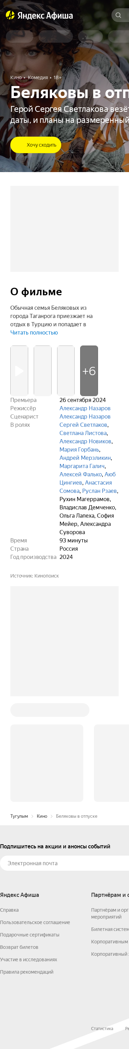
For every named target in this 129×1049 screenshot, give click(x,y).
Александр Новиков (85, 441)
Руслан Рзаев (99, 491)
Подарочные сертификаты (30, 934)
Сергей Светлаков (83, 425)
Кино (42, 816)
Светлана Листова (83, 433)
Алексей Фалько (81, 474)
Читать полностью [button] (34, 332)
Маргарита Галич (82, 466)
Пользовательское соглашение (35, 922)
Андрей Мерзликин (85, 458)
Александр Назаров (85, 408)
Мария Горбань (79, 449)
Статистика (102, 1028)
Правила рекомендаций (26, 972)
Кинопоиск (46, 576)
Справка (9, 910)
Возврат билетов (19, 947)
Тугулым (19, 816)
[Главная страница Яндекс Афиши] (10, 15)
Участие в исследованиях (28, 959)
